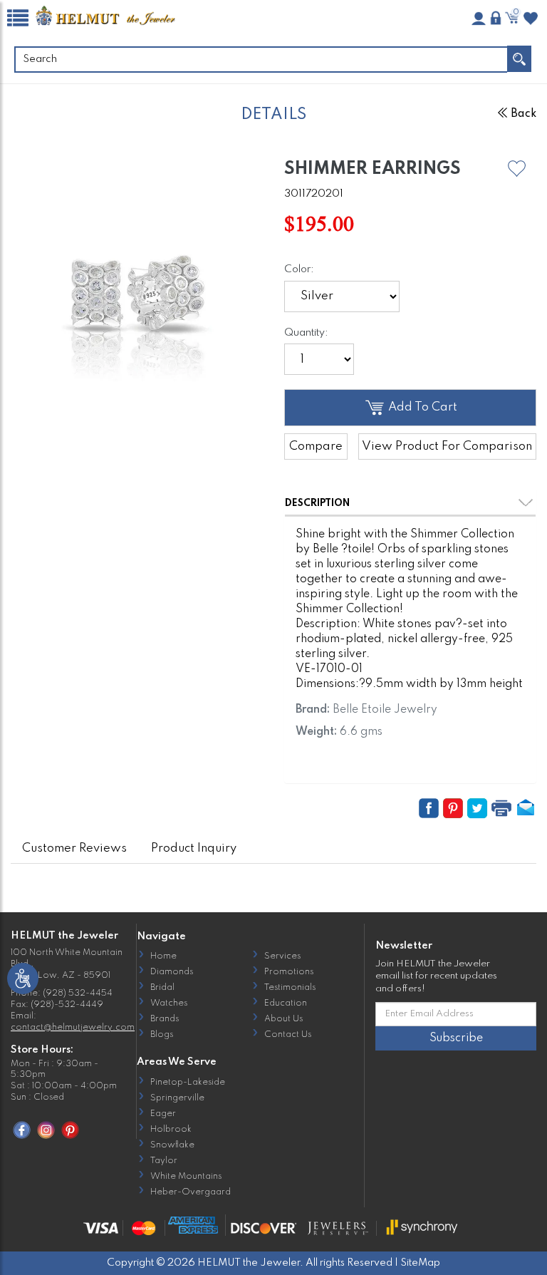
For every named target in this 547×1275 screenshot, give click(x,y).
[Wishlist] (530, 18)
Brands (164, 1019)
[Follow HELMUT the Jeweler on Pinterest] (70, 1130)
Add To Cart (421, 407)
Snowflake (172, 1145)
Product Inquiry (193, 848)
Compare (316, 446)
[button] (516, 168)
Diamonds (171, 972)
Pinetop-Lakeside (187, 1082)
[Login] (496, 18)
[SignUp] (479, 18)
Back (523, 114)
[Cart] (513, 18)
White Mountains (186, 1176)
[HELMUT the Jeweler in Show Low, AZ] (106, 16)
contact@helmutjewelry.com (73, 1027)
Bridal (162, 988)
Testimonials (290, 988)
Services (282, 956)
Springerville (177, 1098)
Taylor (163, 1161)
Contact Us (287, 1035)
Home (163, 956)
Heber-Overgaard (190, 1192)
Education (285, 1003)
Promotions (288, 972)
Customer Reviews (74, 848)
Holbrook (171, 1129)
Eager (163, 1114)
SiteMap (420, 1263)
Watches (168, 1003)
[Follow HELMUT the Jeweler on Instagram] (46, 1130)
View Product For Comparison (447, 446)
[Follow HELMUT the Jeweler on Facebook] (22, 1130)
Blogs (161, 1035)
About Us (283, 1019)
